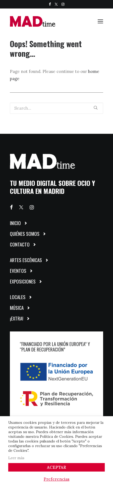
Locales (18, 297)
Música (17, 307)
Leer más (16, 458)
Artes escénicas (26, 260)
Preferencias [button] (56, 479)
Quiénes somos (24, 233)
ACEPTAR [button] (56, 467)
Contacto (20, 244)
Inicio (15, 223)
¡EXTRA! (16, 318)
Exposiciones (23, 281)
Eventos (18, 270)
